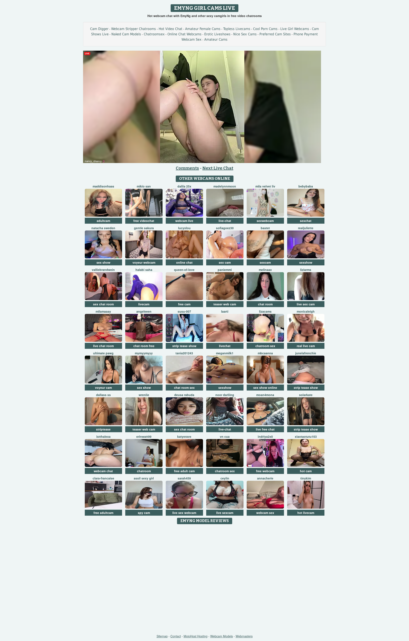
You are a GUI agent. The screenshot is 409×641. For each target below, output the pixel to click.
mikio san (144, 186)
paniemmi (225, 270)
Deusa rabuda (184, 395)
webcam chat (103, 471)
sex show (103, 262)
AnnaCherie (265, 478)
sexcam (265, 262)
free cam (184, 304)
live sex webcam (184, 513)
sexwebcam (265, 221)
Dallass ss (103, 395)
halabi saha (143, 270)
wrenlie (144, 395)
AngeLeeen (143, 311)
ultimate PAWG (103, 353)
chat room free (143, 346)
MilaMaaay (103, 311)
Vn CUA (225, 436)
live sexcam (224, 513)
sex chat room (103, 304)
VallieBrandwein (103, 270)
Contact (175, 636)
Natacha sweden (103, 228)
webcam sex (265, 513)
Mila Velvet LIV (265, 186)
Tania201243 (184, 353)
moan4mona (265, 395)
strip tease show (184, 346)
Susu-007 (184, 311)
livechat (224, 346)
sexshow (305, 262)
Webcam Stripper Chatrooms (133, 29)
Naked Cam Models (126, 34)
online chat (184, 262)
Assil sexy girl (144, 478)
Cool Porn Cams (265, 29)
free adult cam (184, 471)
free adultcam (103, 513)
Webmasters (244, 636)
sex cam (225, 262)
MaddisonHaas (103, 186)
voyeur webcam (143, 262)
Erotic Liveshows (217, 34)
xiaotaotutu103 (306, 436)
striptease (103, 429)
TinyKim (305, 478)
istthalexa (103, 436)
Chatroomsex (154, 34)
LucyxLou (184, 228)
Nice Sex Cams (245, 34)
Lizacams (265, 311)
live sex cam (306, 304)
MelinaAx (265, 270)
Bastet (265, 228)
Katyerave (184, 436)
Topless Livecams (236, 29)
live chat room (103, 346)
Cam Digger (99, 29)
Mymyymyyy (144, 353)
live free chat (265, 429)
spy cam (144, 513)
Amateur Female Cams (202, 29)
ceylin (224, 478)
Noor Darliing (224, 395)
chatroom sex (265, 346)
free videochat (143, 221)
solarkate (306, 395)
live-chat (225, 221)
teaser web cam (224, 304)
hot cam (306, 471)
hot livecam (305, 513)
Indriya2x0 (265, 436)
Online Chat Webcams (184, 34)
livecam (143, 304)
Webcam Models (221, 636)
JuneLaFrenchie (305, 353)
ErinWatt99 (143, 436)
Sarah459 (184, 478)
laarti (224, 311)
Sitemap (162, 636)
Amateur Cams (216, 39)
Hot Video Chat (170, 29)
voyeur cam (103, 387)
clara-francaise (103, 478)
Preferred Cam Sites (275, 34)
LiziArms (305, 270)
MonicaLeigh (306, 311)
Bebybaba (305, 186)
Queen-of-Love (184, 270)
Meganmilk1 (224, 353)
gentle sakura (144, 228)
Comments (187, 168)
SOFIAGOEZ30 (225, 228)
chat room (265, 304)
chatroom (144, 471)
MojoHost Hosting (195, 636)
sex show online (265, 387)
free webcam (265, 471)
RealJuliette (305, 228)
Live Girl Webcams (294, 29)
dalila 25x (184, 186)
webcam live (184, 221)
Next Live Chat (217, 168)
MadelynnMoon (224, 186)
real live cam (306, 346)
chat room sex (184, 387)
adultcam (103, 221)
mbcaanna (265, 353)
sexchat (305, 221)
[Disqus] (204, 579)
